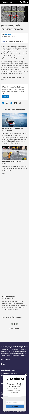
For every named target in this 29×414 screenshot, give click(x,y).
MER (26, 2)
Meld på (6, 96)
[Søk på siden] (21, 2)
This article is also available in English (14, 41)
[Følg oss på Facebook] (1, 363)
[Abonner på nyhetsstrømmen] (4, 363)
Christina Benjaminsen (7, 373)
